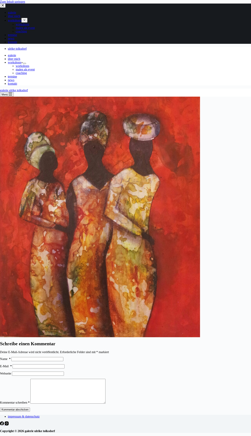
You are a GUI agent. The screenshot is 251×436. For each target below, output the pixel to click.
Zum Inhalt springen (12, 1)
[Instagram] (7, 424)
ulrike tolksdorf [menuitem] (17, 48)
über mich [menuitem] (14, 16)
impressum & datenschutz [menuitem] (24, 416)
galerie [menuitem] (12, 12)
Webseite (5, 373)
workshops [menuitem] (14, 20)
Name (5, 359)
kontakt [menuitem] (12, 42)
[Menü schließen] (2, 6)
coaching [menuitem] (21, 31)
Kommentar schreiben (15, 402)
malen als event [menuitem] (25, 27)
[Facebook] (2, 424)
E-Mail (6, 366)
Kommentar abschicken (15, 409)
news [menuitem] (11, 38)
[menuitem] (24, 20)
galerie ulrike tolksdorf (14, 90)
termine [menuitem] (12, 35)
